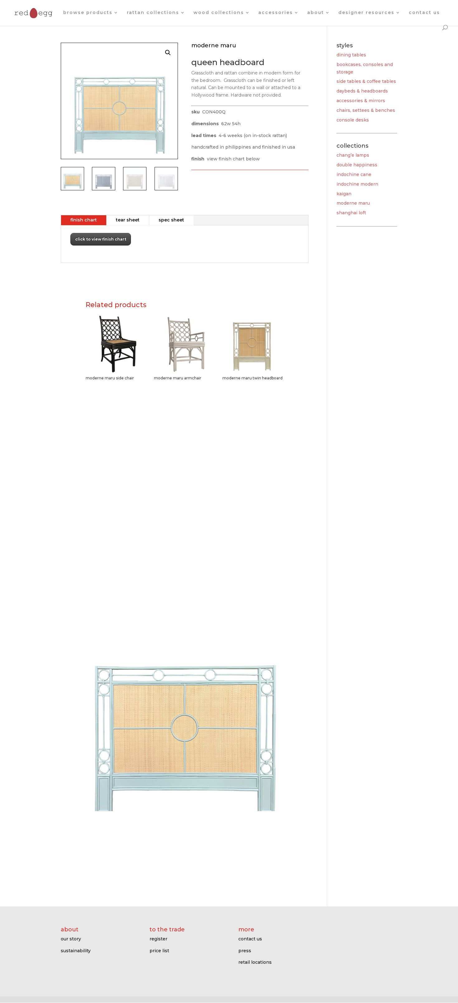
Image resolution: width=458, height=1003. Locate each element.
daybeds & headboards (362, 91)
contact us (424, 12)
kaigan (343, 194)
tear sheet (128, 220)
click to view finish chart (100, 239)
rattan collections (153, 12)
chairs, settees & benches (365, 110)
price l (157, 950)
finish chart (83, 220)
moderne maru (353, 203)
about (315, 12)
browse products (87, 12)
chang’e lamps (352, 155)
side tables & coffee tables (366, 81)
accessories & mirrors (360, 100)
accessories (275, 12)
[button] (168, 52)
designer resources (366, 12)
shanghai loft (351, 213)
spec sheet (171, 220)
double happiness (356, 165)
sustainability (76, 950)
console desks (352, 120)
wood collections (218, 12)
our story (71, 939)
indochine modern (357, 184)
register (158, 939)
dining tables (351, 55)
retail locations (255, 962)
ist (166, 950)
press (244, 950)
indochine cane (353, 174)
